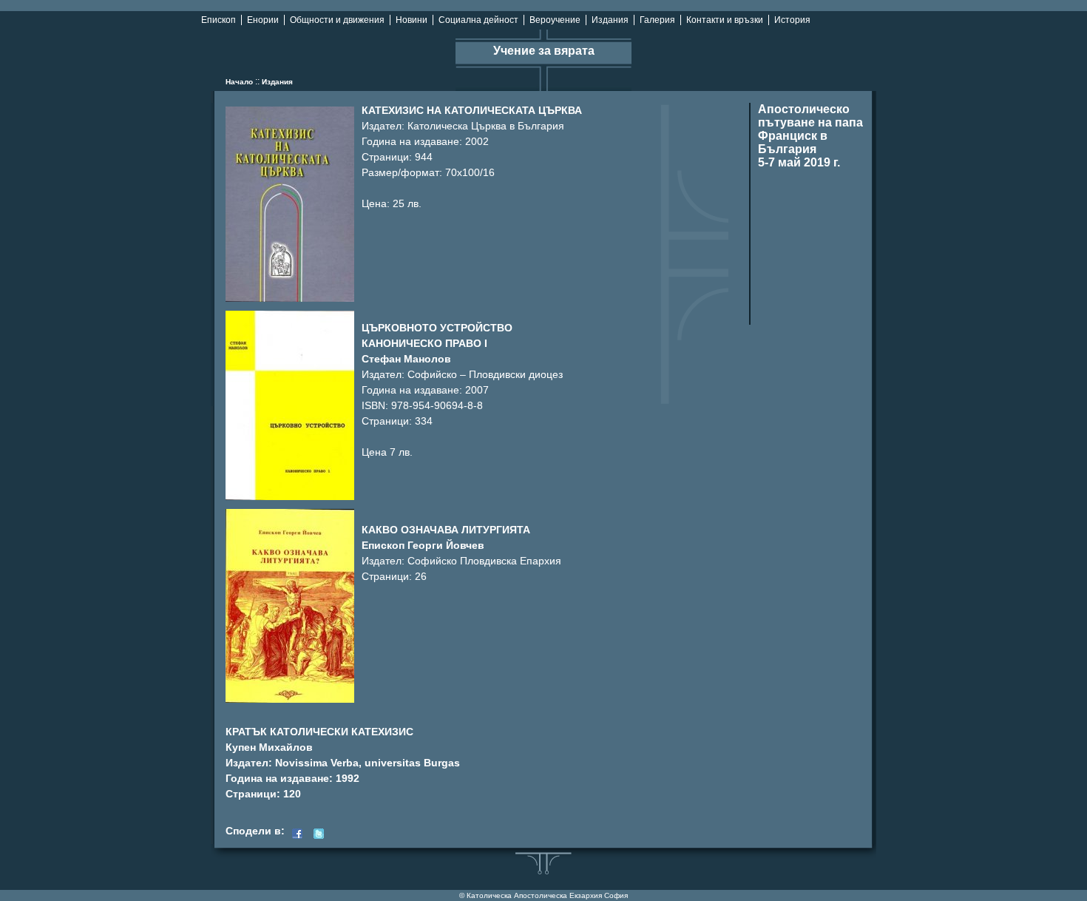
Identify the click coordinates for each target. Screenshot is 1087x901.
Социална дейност (478, 20)
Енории (263, 20)
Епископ (218, 20)
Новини (411, 20)
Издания (610, 20)
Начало (239, 82)
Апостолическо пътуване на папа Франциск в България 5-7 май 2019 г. (810, 136)
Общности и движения (337, 20)
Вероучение (554, 20)
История (792, 20)
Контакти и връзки (724, 20)
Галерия (657, 20)
